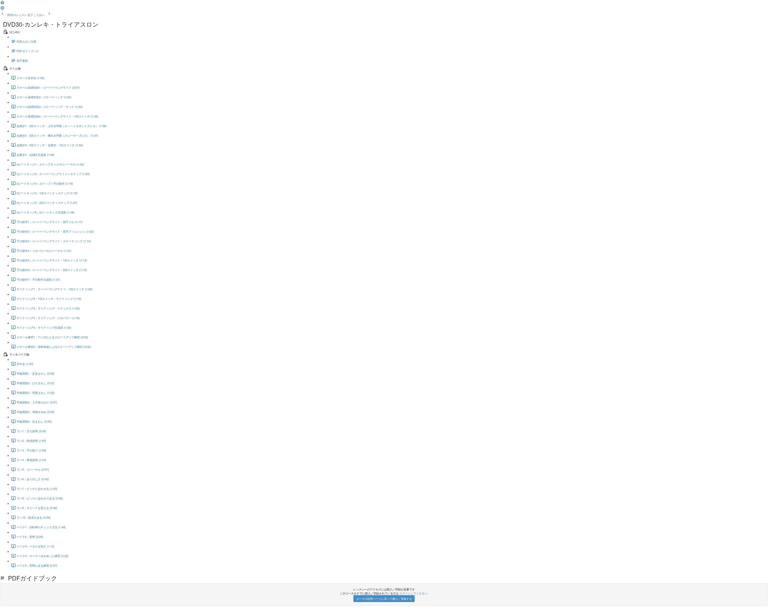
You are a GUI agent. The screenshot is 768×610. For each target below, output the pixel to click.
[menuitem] (2, 9)
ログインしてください (413, 593)
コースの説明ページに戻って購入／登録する (384, 599)
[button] (2, 4)
